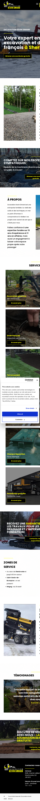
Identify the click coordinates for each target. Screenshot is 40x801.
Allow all (20, 414)
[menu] (37, 4)
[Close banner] (37, 380)
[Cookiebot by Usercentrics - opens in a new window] (25, 380)
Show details (30, 408)
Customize (18, 419)
